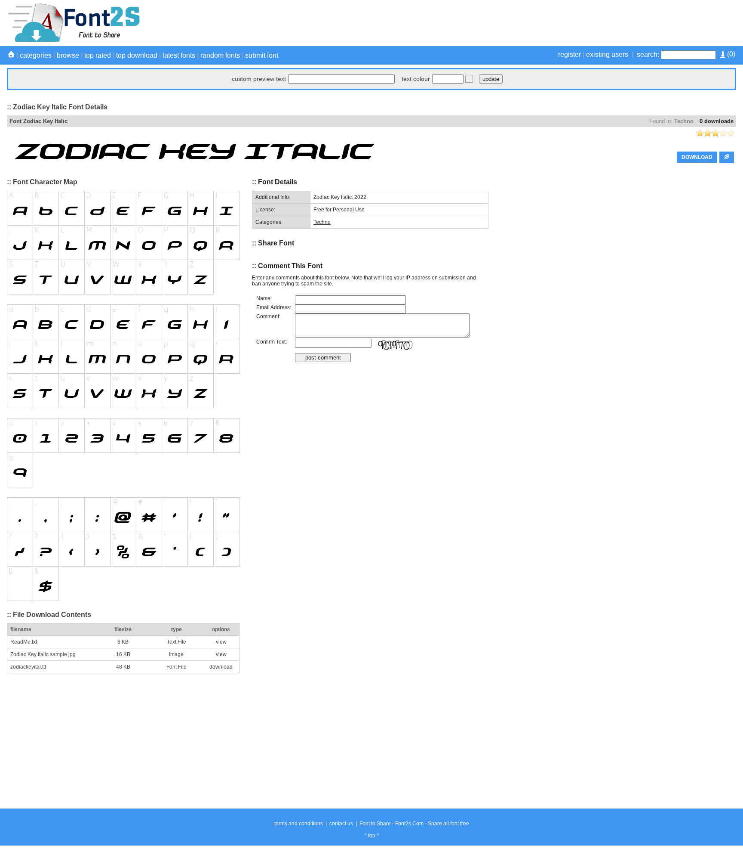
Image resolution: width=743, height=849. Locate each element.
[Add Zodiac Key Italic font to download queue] (726, 157)
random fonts (220, 55)
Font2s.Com (409, 824)
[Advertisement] (579, 22)
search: (648, 54)
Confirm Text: (271, 342)
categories (36, 55)
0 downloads (717, 121)
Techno (684, 121)
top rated (97, 55)
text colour (416, 78)
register (569, 54)
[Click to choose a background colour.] (469, 79)
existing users (607, 54)
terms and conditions (298, 824)
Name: (264, 298)
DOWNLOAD (697, 157)
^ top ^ (371, 836)
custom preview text (259, 78)
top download (136, 55)
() (730, 54)
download (221, 667)
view (221, 642)
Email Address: (273, 307)
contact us (341, 824)
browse (68, 55)
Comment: (268, 316)
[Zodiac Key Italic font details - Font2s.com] (73, 40)
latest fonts (179, 55)
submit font (261, 55)
